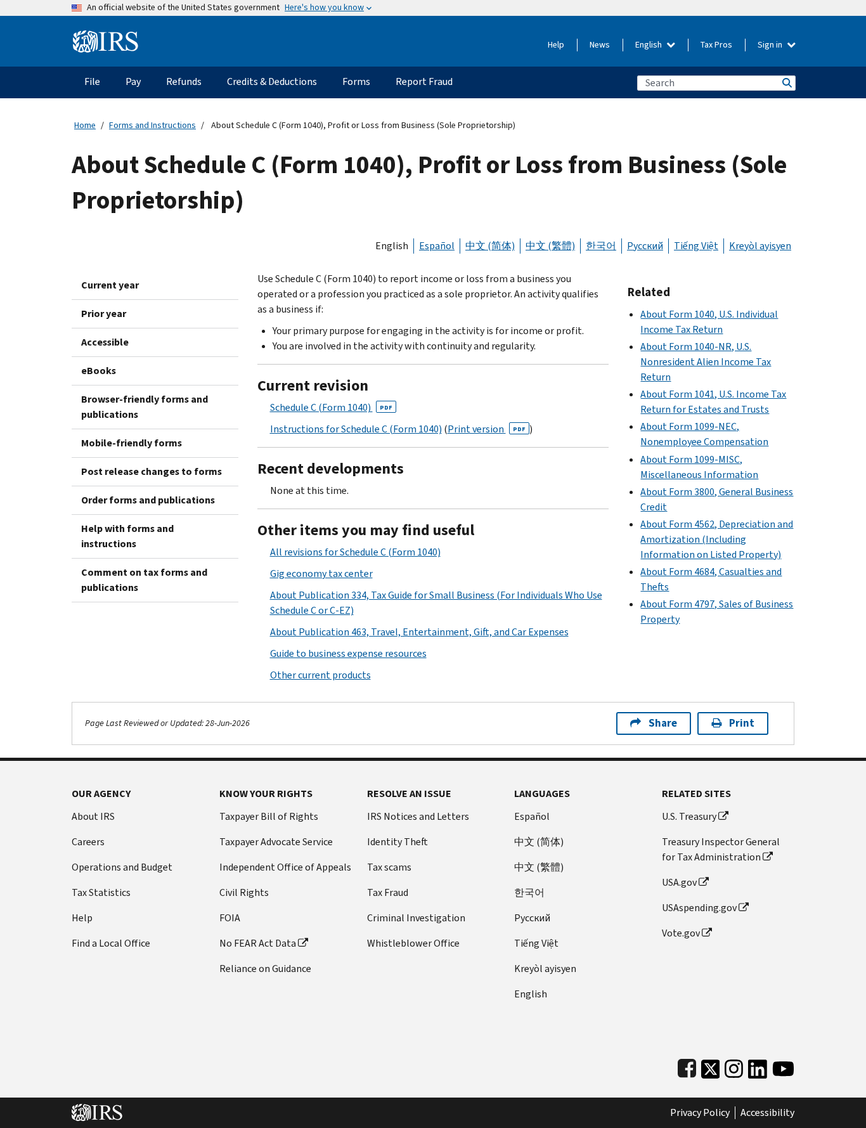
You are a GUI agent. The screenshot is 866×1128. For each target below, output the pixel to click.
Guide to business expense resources (348, 653)
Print (741, 723)
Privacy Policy (700, 1112)
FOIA (229, 917)
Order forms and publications (148, 500)
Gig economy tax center (321, 573)
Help (556, 45)
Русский (645, 245)
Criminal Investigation (416, 917)
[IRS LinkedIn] (757, 1066)
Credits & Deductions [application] (272, 81)
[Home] (105, 36)
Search (786, 83)
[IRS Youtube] (783, 1066)
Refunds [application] (184, 81)
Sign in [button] (771, 45)
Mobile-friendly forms (131, 443)
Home (85, 125)
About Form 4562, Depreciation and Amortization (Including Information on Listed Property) (716, 539)
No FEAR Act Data (257, 943)
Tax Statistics (101, 892)
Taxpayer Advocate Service (276, 841)
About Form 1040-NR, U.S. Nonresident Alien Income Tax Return (705, 362)
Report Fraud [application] (424, 81)
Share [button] (663, 723)
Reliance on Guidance (265, 968)
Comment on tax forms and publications (144, 580)
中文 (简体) (490, 245)
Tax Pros (716, 45)
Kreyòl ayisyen (760, 245)
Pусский (532, 917)
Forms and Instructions (152, 125)
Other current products (320, 675)
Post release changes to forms (151, 471)
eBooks (98, 370)
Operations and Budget (122, 867)
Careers (88, 841)
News (600, 45)
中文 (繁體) (550, 245)
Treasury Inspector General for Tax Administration (721, 849)
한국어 (601, 245)
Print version (487, 429)
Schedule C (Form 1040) (331, 407)
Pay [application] (133, 81)
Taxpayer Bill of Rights (268, 816)
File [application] (92, 81)
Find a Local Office (111, 943)
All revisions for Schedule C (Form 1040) (355, 552)
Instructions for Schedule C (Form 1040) (356, 429)
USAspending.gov (699, 907)
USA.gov (679, 882)
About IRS (93, 816)
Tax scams (389, 867)
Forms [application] (356, 81)
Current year (110, 285)
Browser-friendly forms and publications (144, 406)
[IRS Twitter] (710, 1066)
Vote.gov (681, 933)
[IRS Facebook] (687, 1066)
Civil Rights (244, 892)
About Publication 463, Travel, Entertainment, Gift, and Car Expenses (419, 632)
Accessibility (767, 1112)
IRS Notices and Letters (418, 816)
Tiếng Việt (696, 245)
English (649, 45)
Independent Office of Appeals (285, 867)
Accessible (105, 342)
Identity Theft (397, 841)
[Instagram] (734, 1066)
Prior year (103, 313)
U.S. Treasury (689, 816)
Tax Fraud (387, 892)
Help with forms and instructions (127, 536)
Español (437, 245)
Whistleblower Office (413, 943)
